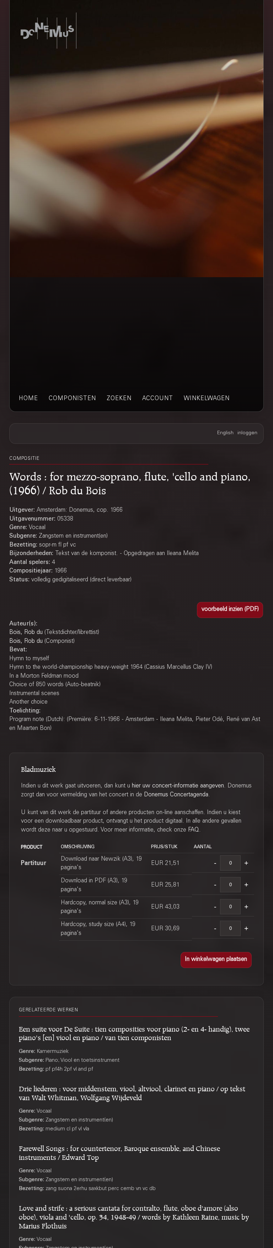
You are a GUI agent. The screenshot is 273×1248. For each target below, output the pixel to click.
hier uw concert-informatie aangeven (178, 786)
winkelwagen (207, 399)
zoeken (119, 399)
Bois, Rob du (26, 633)
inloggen (247, 433)
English (225, 433)
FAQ (193, 830)
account (157, 399)
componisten (72, 399)
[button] (230, 610)
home (28, 399)
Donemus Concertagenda (176, 795)
